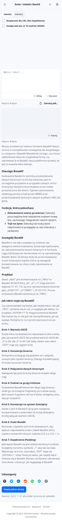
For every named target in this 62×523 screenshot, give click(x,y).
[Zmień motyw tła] (50, 4)
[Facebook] (4, 481)
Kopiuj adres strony (14, 489)
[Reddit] (25, 481)
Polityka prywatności (21, 506)
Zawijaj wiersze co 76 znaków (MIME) (25, 26)
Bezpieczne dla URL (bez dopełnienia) (25, 20)
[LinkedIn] (18, 481)
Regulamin (36, 506)
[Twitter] (11, 481)
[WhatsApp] (32, 481)
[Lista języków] (57, 4)
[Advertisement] (31, 48)
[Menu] (5, 4)
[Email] (46, 481)
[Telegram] (39, 481)
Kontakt (46, 506)
